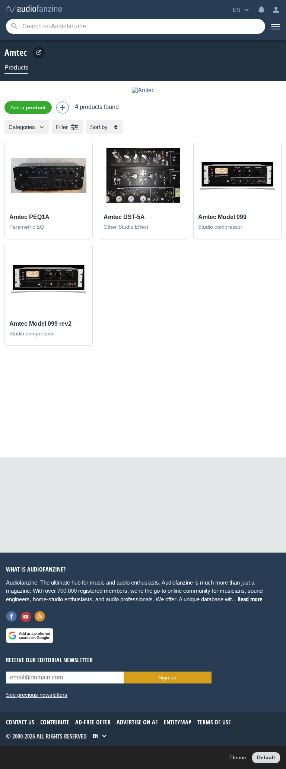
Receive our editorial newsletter (49, 660)
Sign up (168, 677)
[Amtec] (143, 90)
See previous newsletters (36, 695)
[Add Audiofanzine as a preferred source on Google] (29, 635)
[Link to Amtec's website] (39, 52)
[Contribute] (62, 107)
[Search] (14, 27)
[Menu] (275, 26)
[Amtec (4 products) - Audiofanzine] (34, 9)
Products (16, 67)
